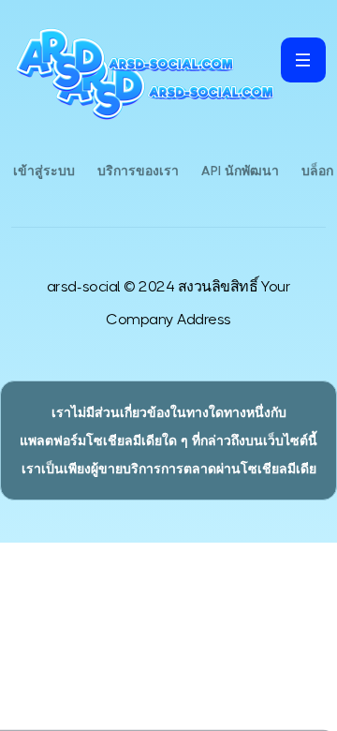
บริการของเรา (138, 170)
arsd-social (84, 286)
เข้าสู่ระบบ (44, 170)
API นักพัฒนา (240, 170)
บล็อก (317, 170)
